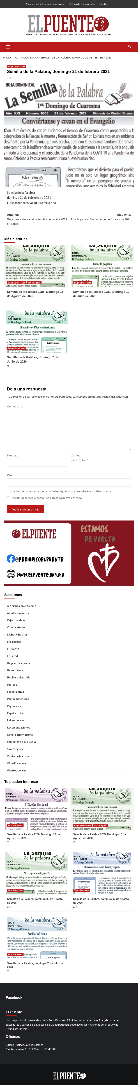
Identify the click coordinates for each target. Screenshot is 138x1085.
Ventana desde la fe (19, 756)
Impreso (12, 684)
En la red (12, 656)
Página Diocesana (16, 67)
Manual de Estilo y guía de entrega (45, 4)
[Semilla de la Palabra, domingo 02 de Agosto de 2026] (102, 873)
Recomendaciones (18, 727)
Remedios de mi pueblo (21, 741)
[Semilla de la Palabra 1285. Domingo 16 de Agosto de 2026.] (36, 266)
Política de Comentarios (81, 4)
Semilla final (48, 203)
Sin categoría (34, 283)
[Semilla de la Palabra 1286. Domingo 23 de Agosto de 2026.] (36, 809)
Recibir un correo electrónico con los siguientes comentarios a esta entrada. (61, 491)
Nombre (13, 455)
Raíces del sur (15, 720)
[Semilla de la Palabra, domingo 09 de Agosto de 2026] (36, 873)
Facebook (14, 998)
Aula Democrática (18, 613)
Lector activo (15, 691)
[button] (8, 46)
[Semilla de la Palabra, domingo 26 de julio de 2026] (36, 938)
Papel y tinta (15, 713)
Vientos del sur (16, 770)
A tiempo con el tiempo (21, 605)
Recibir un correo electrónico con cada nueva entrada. (46, 497)
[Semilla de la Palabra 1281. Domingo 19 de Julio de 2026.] (102, 266)
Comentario (16, 406)
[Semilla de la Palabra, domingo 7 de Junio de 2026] (36, 332)
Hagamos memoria (18, 663)
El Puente (13, 648)
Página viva (14, 706)
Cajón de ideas (16, 620)
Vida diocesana (16, 763)
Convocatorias (16, 627)
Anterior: (37, 219)
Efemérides (14, 641)
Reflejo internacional (20, 734)
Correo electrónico (79, 458)
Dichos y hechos (17, 634)
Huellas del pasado (18, 677)
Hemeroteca (15, 670)
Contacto (104, 4)
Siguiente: (100, 217)
